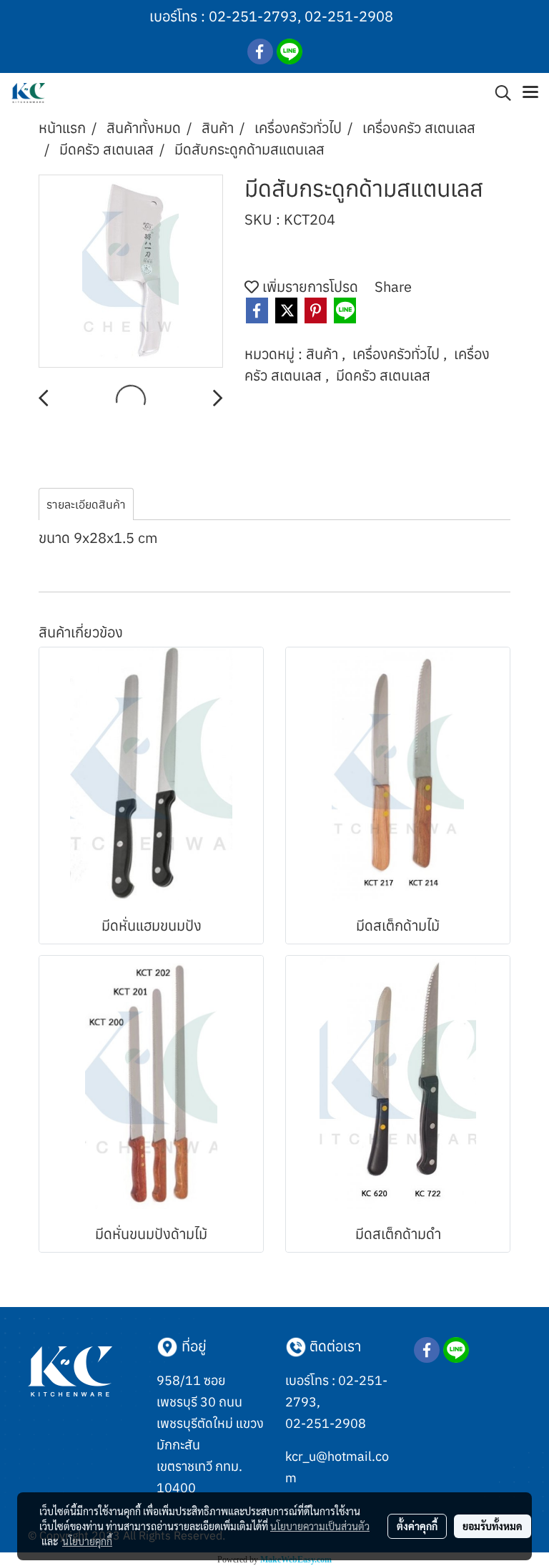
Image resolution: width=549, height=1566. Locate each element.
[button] (498, 93)
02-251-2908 (349, 16)
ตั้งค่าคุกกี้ (417, 1525)
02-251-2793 (253, 16)
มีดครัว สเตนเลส (383, 375)
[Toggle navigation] (530, 93)
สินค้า (324, 353)
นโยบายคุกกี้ (87, 1541)
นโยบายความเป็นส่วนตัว (320, 1525)
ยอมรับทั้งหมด (493, 1525)
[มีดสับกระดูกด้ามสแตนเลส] (130, 271)
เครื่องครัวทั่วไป (397, 353)
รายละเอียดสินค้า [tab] (86, 504)
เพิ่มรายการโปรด (308, 286)
